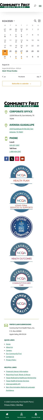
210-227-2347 (14, 145)
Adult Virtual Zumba (9, 71)
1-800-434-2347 (15, 151)
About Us (9, 347)
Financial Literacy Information (17, 371)
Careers (9, 350)
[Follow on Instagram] (17, 159)
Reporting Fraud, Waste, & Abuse (18, 374)
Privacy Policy (11, 360)
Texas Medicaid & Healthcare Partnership (21, 378)
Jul (5, 77)
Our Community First (14, 353)
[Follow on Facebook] (6, 159)
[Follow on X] (12, 159)
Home (8, 344)
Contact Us (10, 357)
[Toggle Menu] (40, 6)
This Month (21, 77)
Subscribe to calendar (20, 83)
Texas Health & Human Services (17, 381)
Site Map (19, 405)
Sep (38, 77)
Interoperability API (13, 384)
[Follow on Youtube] (22, 159)
